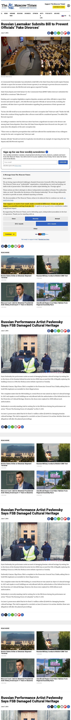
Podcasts (48, 13)
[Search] (69, 16)
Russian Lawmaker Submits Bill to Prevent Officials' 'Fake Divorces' (34, 26)
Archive (56, 13)
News (6, 13)
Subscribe (63, 162)
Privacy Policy (18, 165)
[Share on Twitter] (52, 33)
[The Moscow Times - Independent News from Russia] (19, 5)
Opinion (35, 13)
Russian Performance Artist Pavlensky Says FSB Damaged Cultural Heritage (32, 323)
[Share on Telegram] (55, 33)
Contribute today (58, 7)
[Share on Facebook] (48, 33)
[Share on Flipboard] (65, 33)
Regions (20, 13)
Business (28, 13)
